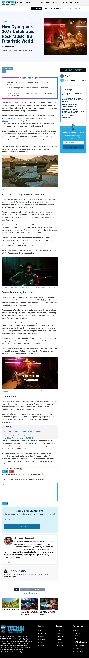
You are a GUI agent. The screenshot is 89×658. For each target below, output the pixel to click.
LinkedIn (60, 639)
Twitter (59, 642)
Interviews (43, 633)
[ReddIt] (45, 70)
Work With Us (79, 645)
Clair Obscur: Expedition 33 (74, 8)
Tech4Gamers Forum (29, 574)
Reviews (28, 2)
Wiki (41, 2)
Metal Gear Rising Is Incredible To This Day (19, 438)
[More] (49, 70)
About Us (78, 630)
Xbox (52, 8)
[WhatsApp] (41, 70)
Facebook (60, 636)
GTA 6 (46, 8)
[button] (87, 3)
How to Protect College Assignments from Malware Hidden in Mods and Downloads (73, 111)
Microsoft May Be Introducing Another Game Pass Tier (23, 435)
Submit (5, 503)
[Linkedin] (9, 562)
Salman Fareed (9, 47)
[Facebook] (33, 70)
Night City (6, 456)
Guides (36, 2)
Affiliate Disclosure (81, 642)
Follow (84, 80)
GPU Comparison (75, 2)
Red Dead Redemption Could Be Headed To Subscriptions (25, 431)
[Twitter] (37, 70)
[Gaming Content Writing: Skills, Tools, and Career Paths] (49, 604)
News (9, 2)
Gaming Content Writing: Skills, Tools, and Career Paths (47, 612)
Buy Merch (63, 2)
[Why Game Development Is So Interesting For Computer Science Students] (30, 604)
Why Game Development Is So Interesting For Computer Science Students (29, 612)
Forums (55, 2)
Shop (59, 630)
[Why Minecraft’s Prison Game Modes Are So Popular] (10, 603)
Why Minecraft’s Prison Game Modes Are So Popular (10, 610)
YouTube (60, 645)
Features (42, 636)
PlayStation (59, 8)
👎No (11, 471)
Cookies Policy (79, 651)
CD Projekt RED (25, 589)
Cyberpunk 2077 (38, 589)
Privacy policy (79, 648)
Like (85, 76)
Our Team (78, 639)
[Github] (6, 562)
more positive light (21, 118)
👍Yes (5, 471)
